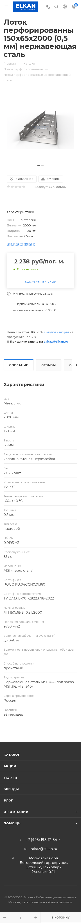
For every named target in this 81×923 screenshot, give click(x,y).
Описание (18, 365)
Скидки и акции (56, 332)
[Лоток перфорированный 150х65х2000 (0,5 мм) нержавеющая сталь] (40, 128)
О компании (16, 812)
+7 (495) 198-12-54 (41, 840)
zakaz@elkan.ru (56, 341)
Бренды (11, 789)
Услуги (10, 777)
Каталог (12, 754)
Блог (8, 800)
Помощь (12, 823)
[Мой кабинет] (65, 7)
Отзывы (48, 365)
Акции (10, 766)
